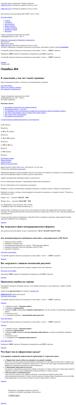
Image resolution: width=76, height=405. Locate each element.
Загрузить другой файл (8, 252)
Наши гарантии (10, 26)
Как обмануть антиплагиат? (14, 116)
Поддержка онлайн (7, 158)
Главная (7, 20)
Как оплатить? (10, 24)
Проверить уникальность (26, 40)
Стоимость (8, 22)
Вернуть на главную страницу (11, 87)
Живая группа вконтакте (9, 164)
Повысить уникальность (9, 40)
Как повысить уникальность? (11, 89)
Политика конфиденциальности (17, 119)
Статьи (3, 119)
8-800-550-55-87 (6, 5)
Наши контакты (6, 160)
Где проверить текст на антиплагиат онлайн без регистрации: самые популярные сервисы (35, 111)
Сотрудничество (33, 119)
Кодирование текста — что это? (15, 109)
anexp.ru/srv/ (22, 169)
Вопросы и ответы (11, 29)
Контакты (8, 31)
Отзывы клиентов (11, 28)
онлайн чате (34, 291)
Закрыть (3, 222)
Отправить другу (14, 395)
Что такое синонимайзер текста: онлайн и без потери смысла (25, 113)
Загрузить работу (6, 17)
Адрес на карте (6, 162)
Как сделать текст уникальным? (15, 114)
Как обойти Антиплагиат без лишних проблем (20, 107)
